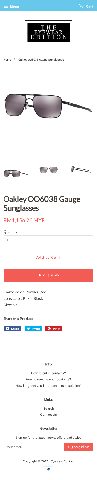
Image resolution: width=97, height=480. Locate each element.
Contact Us (48, 414)
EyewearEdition (62, 461)
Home (7, 59)
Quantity (10, 232)
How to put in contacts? (48, 373)
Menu (14, 6)
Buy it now (48, 275)
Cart (89, 6)
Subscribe (78, 447)
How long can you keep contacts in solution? (49, 386)
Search (48, 408)
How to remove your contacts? (48, 379)
